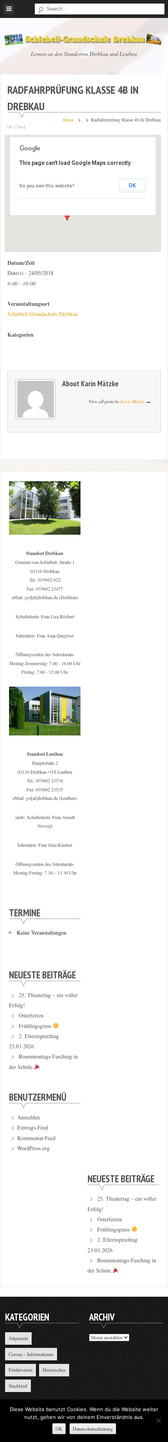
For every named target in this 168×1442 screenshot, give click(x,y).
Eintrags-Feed (32, 1127)
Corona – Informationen (31, 1354)
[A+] (21, 126)
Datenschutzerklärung (93, 1429)
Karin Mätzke (99, 383)
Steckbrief (18, 1386)
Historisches (54, 1370)
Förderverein (20, 1370)
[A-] (11, 126)
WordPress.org (33, 1148)
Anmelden (28, 1117)
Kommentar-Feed (36, 1138)
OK (132, 185)
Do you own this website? (47, 186)
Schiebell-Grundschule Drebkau (42, 314)
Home (68, 120)
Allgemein (18, 1338)
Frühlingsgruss (36, 1026)
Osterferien (31, 1015)
